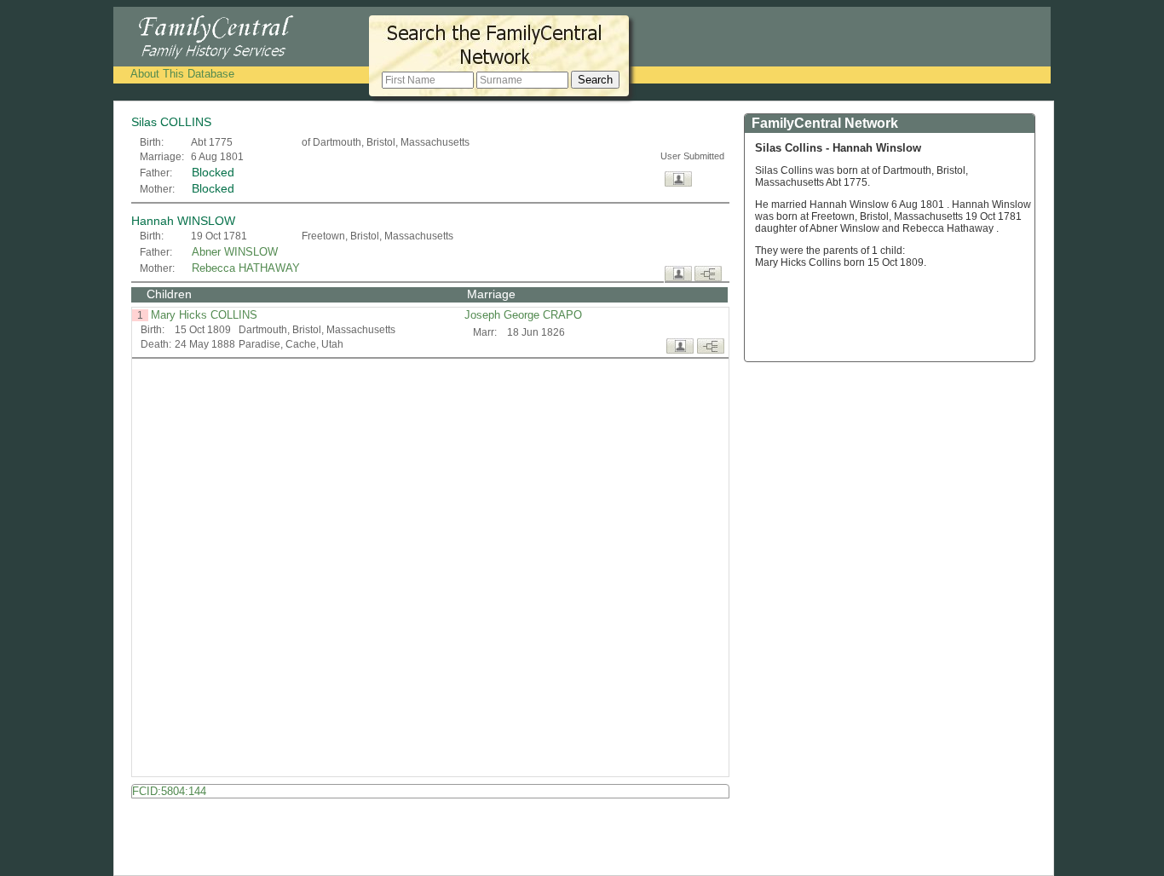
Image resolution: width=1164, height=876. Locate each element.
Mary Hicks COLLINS (204, 314)
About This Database (182, 73)
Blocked (213, 172)
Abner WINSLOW (235, 251)
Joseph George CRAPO (524, 314)
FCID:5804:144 (169, 791)
